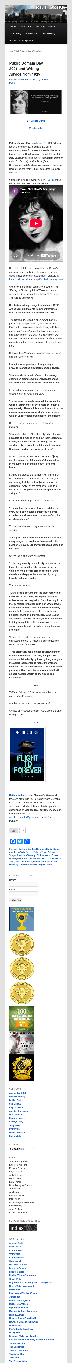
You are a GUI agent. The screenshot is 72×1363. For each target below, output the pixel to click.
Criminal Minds (16, 1257)
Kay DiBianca (16, 1107)
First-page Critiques (45, 26)
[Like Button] (13, 830)
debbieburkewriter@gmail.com (24, 817)
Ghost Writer (15, 1278)
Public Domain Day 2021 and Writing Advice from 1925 (26, 68)
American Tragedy (26, 855)
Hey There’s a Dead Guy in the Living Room (30, 1282)
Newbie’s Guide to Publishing (23, 1321)
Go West (51, 179)
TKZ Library (15, 33)
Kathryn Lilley (16, 1121)
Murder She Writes (18, 1303)
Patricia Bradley (17, 1096)
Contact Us (31, 33)
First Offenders (16, 1271)
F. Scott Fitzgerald (31, 858)
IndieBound (14, 1289)
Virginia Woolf (45, 864)
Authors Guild (16, 1243)
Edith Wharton (43, 855)
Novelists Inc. (16, 1325)
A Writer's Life (25, 852)
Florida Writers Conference (22, 1275)
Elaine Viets (15, 1135)
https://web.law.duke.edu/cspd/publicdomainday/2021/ (36, 279)
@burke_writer (36, 128)
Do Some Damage (18, 1264)
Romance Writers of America (23, 1336)
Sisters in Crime (17, 1343)
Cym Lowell (15, 1260)
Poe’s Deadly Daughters (21, 1329)
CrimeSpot (14, 1253)
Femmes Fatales (17, 1268)
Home (13, 26)
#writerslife (33, 848)
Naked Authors (16, 1314)
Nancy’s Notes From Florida (23, 1318)
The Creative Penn (18, 1350)
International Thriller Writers (23, 1293)
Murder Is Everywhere (20, 1300)
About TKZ (26, 26)
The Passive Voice (18, 1361)
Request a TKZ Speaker (21, 40)
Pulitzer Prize (39, 852)
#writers (23, 848)
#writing (13, 852)
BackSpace (15, 1246)
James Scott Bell (17, 1093)
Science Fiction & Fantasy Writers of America (32, 1339)
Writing (51, 852)
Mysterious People (18, 1307)
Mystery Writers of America (23, 1311)
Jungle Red (14, 1296)
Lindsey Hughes (17, 1118)
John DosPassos (23, 861)
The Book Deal (16, 1346)
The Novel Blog (16, 1353)
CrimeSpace (15, 1250)
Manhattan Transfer (43, 861)
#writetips (55, 848)
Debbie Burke (38, 120)
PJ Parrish (14, 1128)
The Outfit (14, 1357)
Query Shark (15, 1332)
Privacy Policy (48, 33)
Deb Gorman (15, 1114)
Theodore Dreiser (28, 864)
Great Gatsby (47, 858)
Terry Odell (14, 1125)
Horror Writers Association (22, 1286)
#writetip (44, 848)
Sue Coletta (15, 1103)
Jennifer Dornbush (18, 1110)
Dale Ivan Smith (17, 1132)
